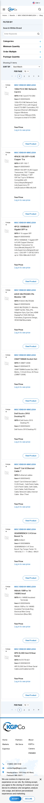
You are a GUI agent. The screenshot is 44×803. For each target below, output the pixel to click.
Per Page (18, 71)
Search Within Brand (12, 28)
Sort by (6, 67)
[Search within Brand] (38, 33)
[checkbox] (4, 86)
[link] (12, 76)
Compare (8, 86)
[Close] (40, 779)
